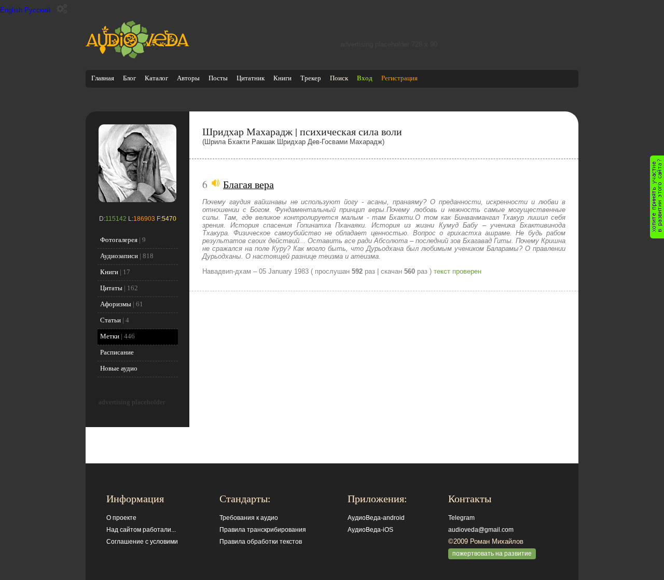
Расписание (117, 352)
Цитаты (111, 288)
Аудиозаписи (119, 256)
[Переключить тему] (62, 9)
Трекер (310, 78)
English (11, 10)
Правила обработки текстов (260, 541)
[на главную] (137, 56)
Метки (109, 336)
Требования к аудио (248, 517)
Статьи (110, 320)
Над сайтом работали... (141, 529)
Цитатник (251, 78)
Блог (129, 78)
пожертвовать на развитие (492, 553)
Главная (102, 78)
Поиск (339, 78)
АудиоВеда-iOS (370, 529)
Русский (37, 10)
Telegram (461, 517)
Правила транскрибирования (262, 529)
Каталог (156, 78)
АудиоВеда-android (376, 517)
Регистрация (399, 78)
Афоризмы (115, 304)
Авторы (188, 78)
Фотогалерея (118, 240)
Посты (218, 78)
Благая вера (248, 184)
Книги (282, 78)
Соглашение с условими (142, 541)
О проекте (121, 517)
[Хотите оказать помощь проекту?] (657, 196)
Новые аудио (118, 368)
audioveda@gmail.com (481, 529)
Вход (364, 78)
